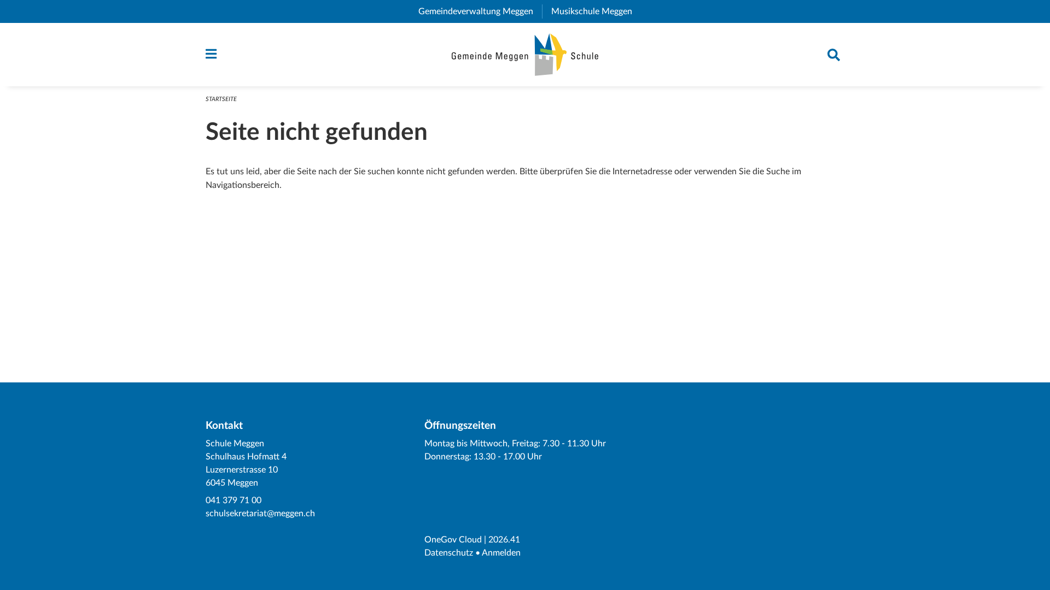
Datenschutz (448, 552)
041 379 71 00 (233, 500)
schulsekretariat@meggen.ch (260, 513)
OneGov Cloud (453, 539)
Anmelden (501, 552)
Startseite (221, 99)
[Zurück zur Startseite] (525, 54)
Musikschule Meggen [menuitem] (596, 11)
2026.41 (504, 539)
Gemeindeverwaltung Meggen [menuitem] (480, 11)
